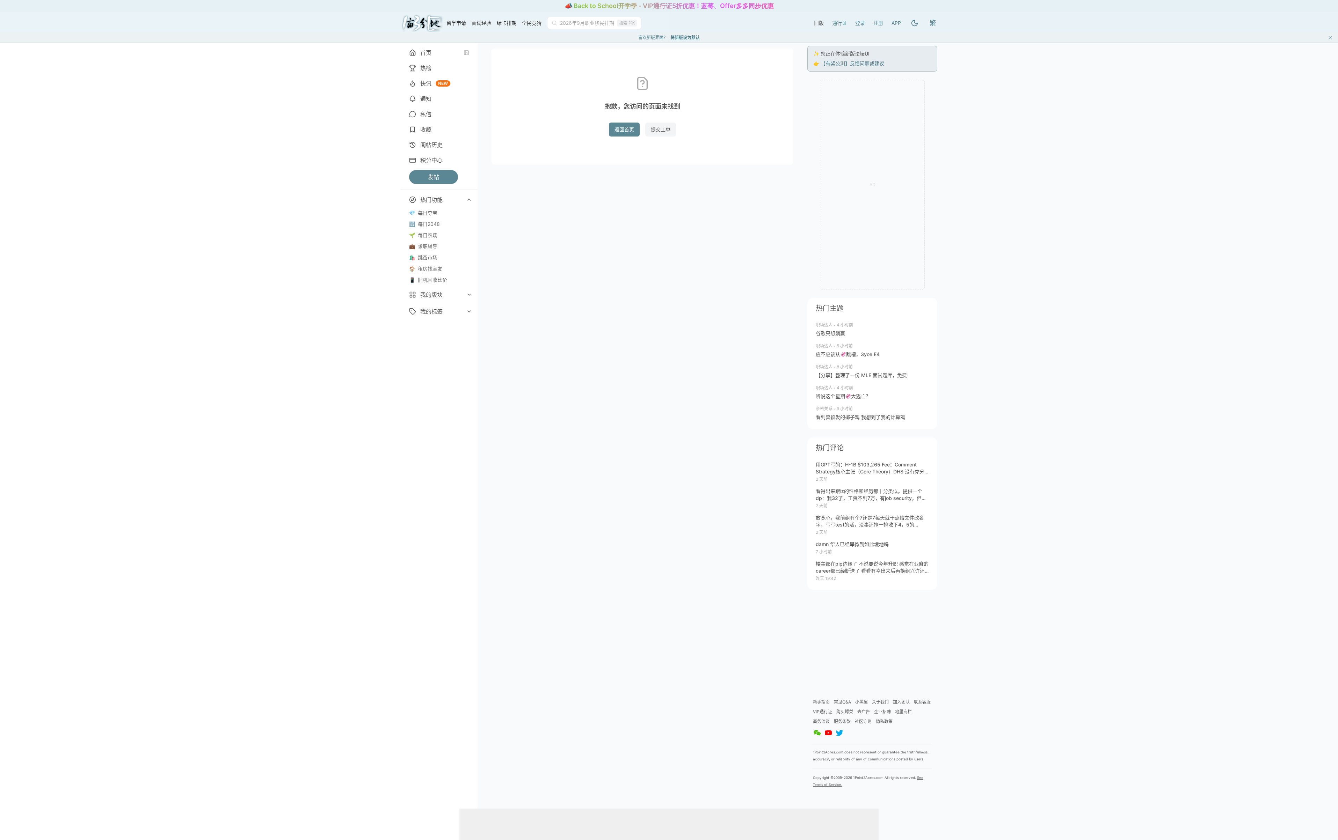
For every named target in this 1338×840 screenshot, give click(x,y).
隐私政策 (884, 721)
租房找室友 (425, 269)
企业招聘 (882, 711)
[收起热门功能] (469, 199)
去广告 (863, 711)
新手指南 (821, 702)
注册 (878, 23)
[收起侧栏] (466, 52)
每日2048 (424, 224)
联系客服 (922, 702)
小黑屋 (861, 702)
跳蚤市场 (423, 257)
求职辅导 (423, 246)
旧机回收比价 (428, 280)
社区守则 (863, 721)
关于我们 (880, 702)
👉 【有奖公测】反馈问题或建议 (848, 63)
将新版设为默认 (685, 37)
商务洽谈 (821, 721)
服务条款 (842, 721)
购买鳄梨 (844, 711)
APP (896, 23)
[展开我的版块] (469, 294)
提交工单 (660, 129)
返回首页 (624, 129)
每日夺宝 (423, 213)
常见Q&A (842, 702)
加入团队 (901, 702)
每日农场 (423, 235)
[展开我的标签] (469, 311)
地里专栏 (903, 711)
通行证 (839, 23)
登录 (860, 23)
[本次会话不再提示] (1330, 38)
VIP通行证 (822, 711)
